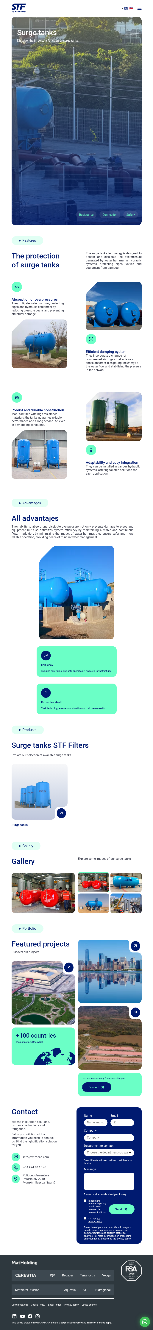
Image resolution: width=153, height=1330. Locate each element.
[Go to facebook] (30, 1316)
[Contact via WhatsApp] (145, 1322)
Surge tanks (20, 825)
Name (88, 1115)
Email (114, 1115)
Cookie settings (20, 1305)
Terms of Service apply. (99, 1322)
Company (90, 1130)
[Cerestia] (25, 1275)
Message (90, 1169)
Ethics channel (89, 1304)
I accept (95, 1220)
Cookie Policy (38, 1304)
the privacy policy (95, 1220)
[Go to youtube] (22, 1317)
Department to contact (108, 1154)
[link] (40, 795)
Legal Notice (54, 1304)
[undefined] (61, 813)
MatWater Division (27, 1290)
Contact (93, 1087)
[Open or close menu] (139, 8)
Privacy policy (71, 1304)
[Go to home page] (19, 8)
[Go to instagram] (37, 1316)
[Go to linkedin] (14, 1317)
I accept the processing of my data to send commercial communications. (97, 1206)
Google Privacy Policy (70, 1322)
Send (118, 1209)
